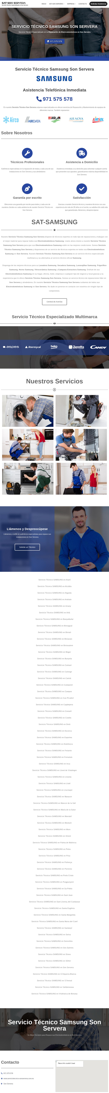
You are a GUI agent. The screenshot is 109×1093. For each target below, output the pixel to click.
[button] (63, 3)
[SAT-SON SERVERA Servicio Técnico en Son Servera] (15, 4)
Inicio (44, 4)
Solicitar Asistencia (98, 4)
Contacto (83, 4)
